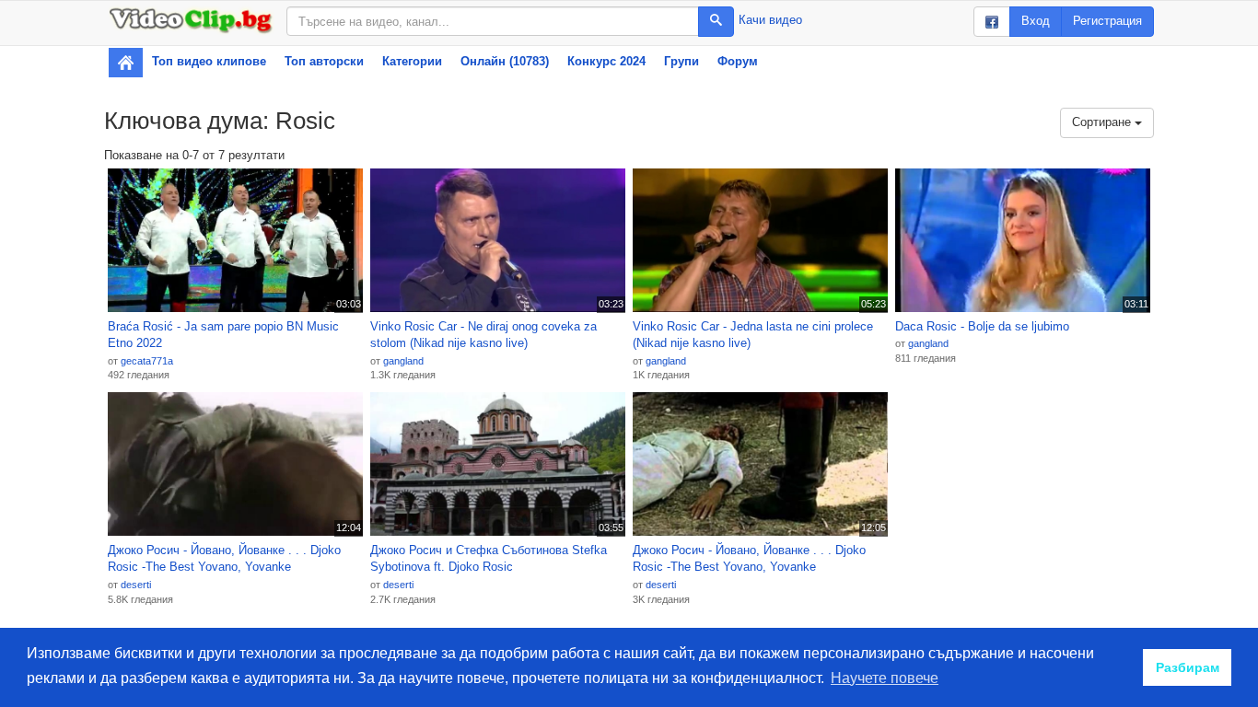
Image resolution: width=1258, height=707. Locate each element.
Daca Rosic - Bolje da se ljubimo (982, 326)
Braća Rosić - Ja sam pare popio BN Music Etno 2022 (223, 335)
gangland (403, 360)
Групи (681, 61)
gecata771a (147, 360)
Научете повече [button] (884, 678)
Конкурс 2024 (606, 61)
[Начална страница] (126, 62)
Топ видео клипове (209, 61)
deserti (136, 584)
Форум (737, 61)
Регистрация (1107, 21)
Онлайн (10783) (504, 61)
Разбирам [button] (1187, 667)
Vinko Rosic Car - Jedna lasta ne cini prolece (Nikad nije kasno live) (753, 335)
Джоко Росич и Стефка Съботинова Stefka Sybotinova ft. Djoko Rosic (488, 558)
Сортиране (1103, 122)
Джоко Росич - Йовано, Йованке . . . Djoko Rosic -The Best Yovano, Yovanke (224, 558)
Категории (412, 61)
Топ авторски (324, 61)
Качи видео (770, 20)
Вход (1035, 21)
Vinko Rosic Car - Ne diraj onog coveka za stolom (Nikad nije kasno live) (483, 335)
